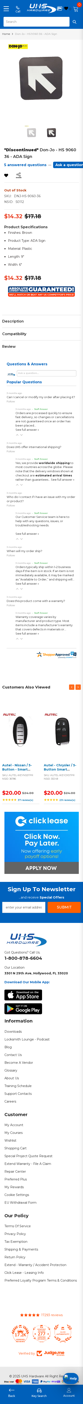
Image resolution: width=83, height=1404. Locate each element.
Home (6, 33)
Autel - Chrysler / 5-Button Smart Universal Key (60, 769)
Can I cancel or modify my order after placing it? (41, 397)
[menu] (6, 8)
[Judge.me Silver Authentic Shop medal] (63, 1333)
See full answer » (27, 429)
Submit (64, 907)
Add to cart (19, 735)
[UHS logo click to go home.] (41, 8)
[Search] (41, 22)
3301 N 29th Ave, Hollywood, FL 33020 (36, 973)
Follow (11, 401)
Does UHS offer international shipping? (34, 447)
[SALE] (20, 730)
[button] (17, 435)
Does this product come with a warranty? (36, 601)
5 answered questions (25, 165)
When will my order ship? (24, 551)
